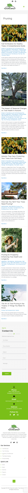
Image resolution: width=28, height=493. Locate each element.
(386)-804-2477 (16, 391)
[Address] (14, 404)
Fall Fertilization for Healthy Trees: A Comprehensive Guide (13, 45)
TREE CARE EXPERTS (17, 163)
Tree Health (15, 52)
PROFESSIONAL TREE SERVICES (8, 206)
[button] (24, 6)
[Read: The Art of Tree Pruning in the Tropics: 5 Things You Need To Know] (14, 292)
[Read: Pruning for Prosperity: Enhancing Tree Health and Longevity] (11, 240)
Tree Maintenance (22, 52)
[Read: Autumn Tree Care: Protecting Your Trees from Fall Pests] (14, 145)
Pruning (10, 51)
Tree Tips (20, 53)
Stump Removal (16, 51)
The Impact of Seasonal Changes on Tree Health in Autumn (14, 109)
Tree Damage (9, 52)
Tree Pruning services (6, 53)
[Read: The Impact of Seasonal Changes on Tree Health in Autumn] (14, 89)
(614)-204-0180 (17, 393)
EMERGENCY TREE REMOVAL (12, 49)
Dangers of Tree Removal (7, 48)
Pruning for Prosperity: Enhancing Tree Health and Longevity (11, 257)
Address (14, 407)
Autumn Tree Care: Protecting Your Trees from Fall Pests (12, 157)
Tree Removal (14, 53)
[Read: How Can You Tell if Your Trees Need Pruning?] (14, 190)
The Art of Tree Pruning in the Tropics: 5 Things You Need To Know (13, 306)
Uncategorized (14, 119)
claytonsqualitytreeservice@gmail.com (14, 401)
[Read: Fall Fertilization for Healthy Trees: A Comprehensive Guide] (14, 33)
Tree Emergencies (10, 117)
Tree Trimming (7, 119)
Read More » (4, 68)
